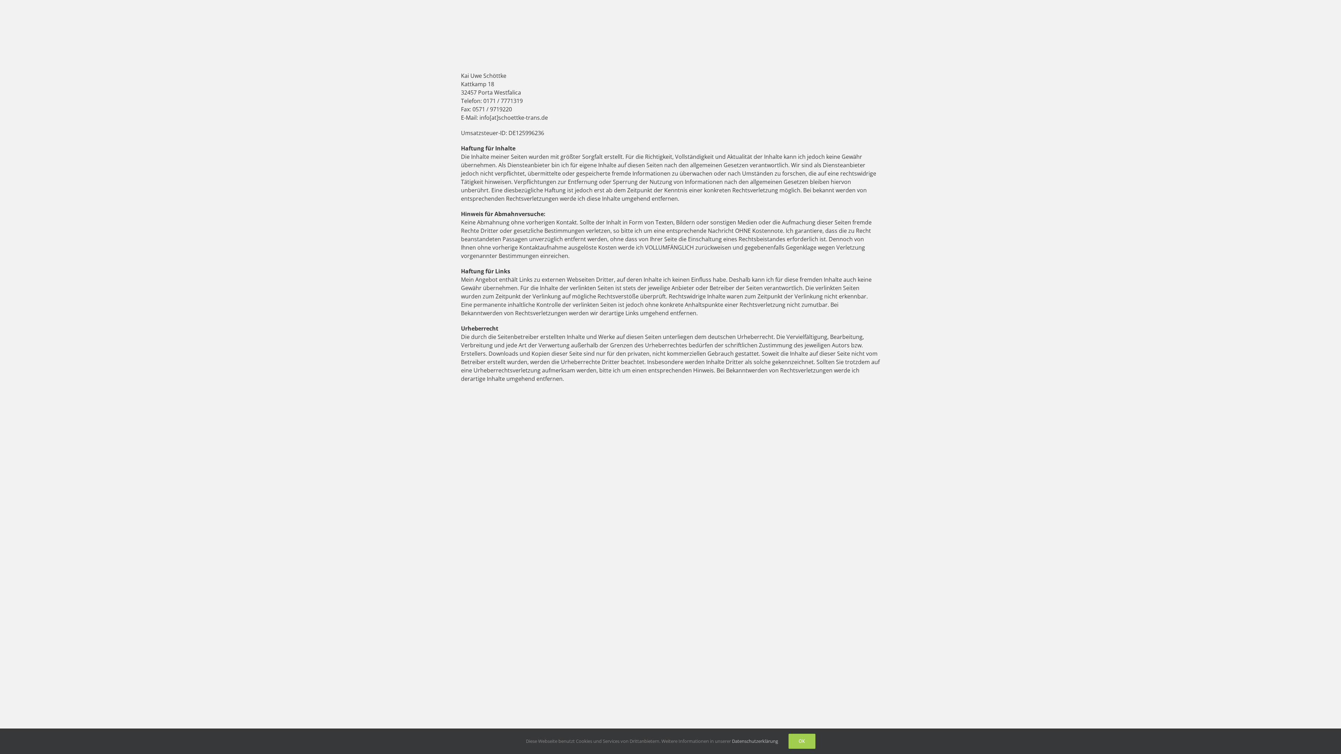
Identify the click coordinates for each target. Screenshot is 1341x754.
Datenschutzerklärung (755, 741)
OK (802, 741)
